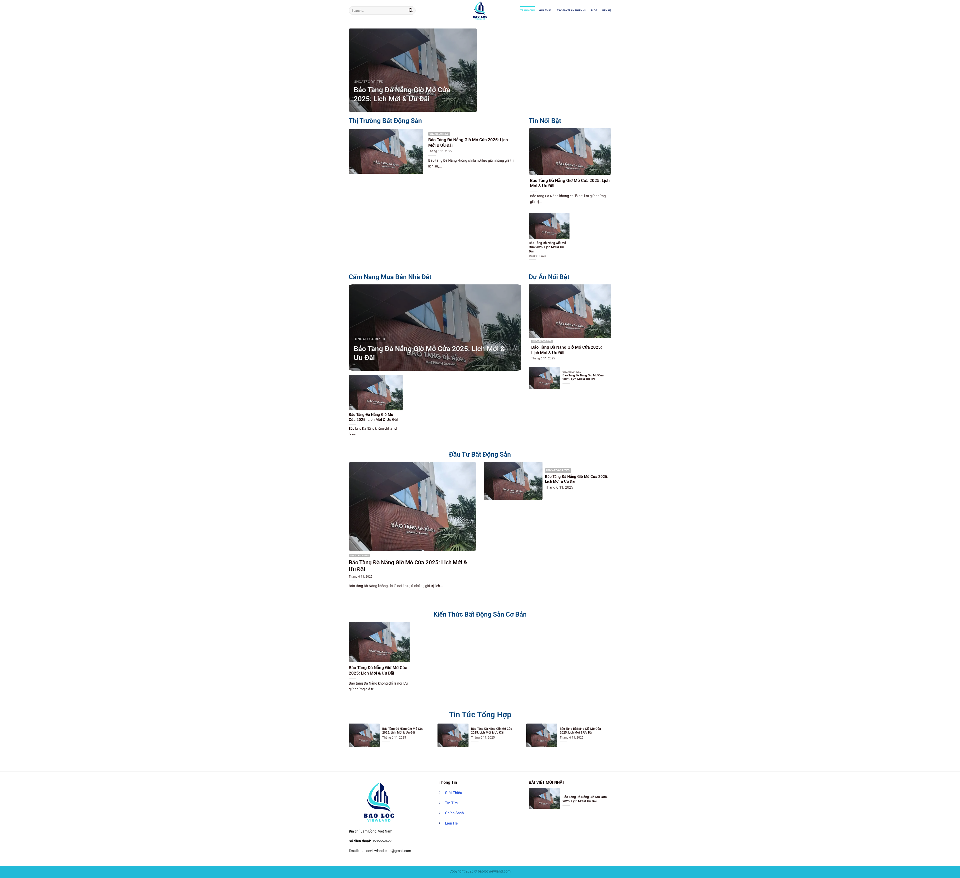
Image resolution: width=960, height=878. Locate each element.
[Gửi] (410, 10)
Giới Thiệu (545, 10)
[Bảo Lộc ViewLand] (480, 10)
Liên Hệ (606, 10)
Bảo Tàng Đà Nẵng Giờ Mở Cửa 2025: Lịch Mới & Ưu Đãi (402, 94)
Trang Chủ (527, 10)
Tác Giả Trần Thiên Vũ (571, 10)
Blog (594, 10)
